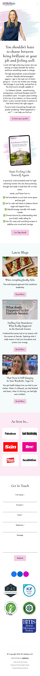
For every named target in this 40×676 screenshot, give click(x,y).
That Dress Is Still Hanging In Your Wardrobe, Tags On (20, 379)
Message (20, 535)
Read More (20, 294)
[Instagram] (26, 574)
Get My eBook (20, 232)
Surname (20, 505)
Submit (20, 558)
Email (20, 515)
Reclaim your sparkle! (20, 118)
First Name (20, 495)
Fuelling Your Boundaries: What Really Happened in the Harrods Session (20, 325)
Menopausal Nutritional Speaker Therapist (20, 665)
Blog (34, 259)
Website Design (15, 658)
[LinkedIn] (20, 574)
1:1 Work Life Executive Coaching (20, 662)
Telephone (20, 525)
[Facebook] (14, 574)
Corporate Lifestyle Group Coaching (20, 668)
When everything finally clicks (20, 279)
